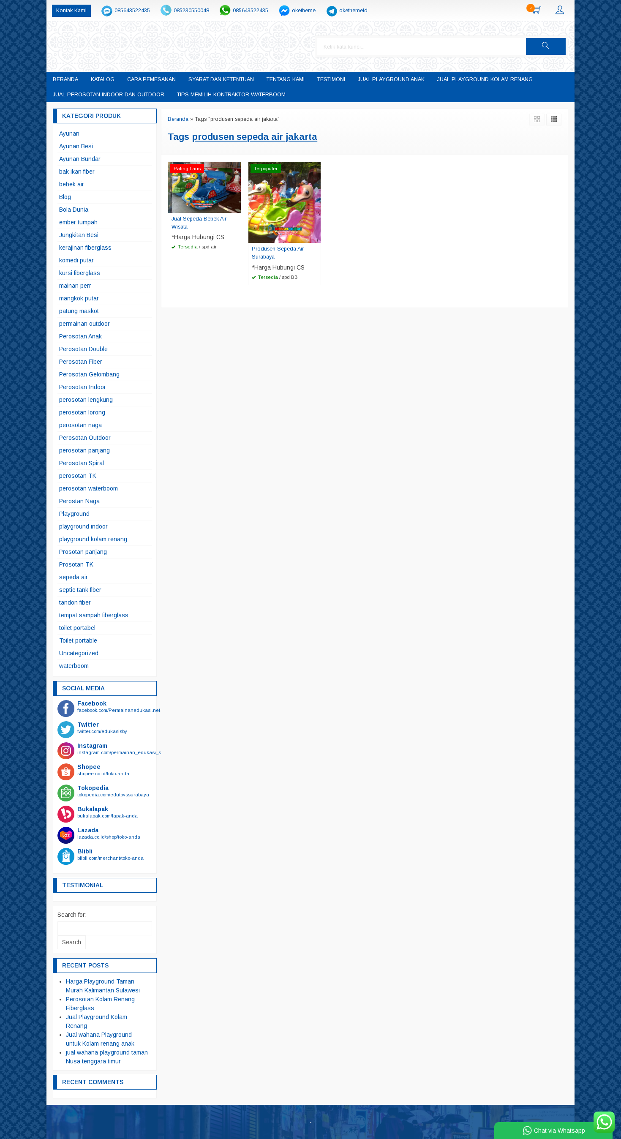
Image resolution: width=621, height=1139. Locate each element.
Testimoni (331, 79)
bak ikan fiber (77, 171)
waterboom (74, 665)
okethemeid (353, 11)
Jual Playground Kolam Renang (485, 79)
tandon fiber (75, 602)
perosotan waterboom (88, 488)
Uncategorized (78, 653)
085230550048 (191, 11)
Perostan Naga (79, 501)
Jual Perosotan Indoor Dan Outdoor (108, 95)
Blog (65, 196)
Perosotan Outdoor (85, 437)
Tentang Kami (286, 79)
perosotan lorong (82, 412)
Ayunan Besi (76, 146)
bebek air (71, 184)
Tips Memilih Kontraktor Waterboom (231, 95)
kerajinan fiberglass (85, 247)
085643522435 (132, 11)
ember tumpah (78, 222)
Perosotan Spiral (81, 463)
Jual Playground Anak (391, 79)
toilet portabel (77, 627)
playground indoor (83, 526)
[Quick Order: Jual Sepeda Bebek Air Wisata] (236, 206)
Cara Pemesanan (151, 79)
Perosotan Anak (80, 336)
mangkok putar (79, 298)
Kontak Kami (71, 11)
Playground (74, 513)
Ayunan (69, 133)
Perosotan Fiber (80, 361)
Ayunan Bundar (80, 158)
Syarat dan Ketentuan (221, 79)
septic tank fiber (80, 589)
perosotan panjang (84, 450)
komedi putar (76, 260)
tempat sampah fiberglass (93, 615)
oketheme (304, 11)
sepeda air (73, 577)
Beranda (65, 79)
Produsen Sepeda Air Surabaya (278, 253)
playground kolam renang (93, 539)
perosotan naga (80, 425)
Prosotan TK (76, 564)
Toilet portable (78, 640)
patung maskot (79, 311)
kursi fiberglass (79, 273)
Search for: (72, 914)
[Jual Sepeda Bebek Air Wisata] (204, 186)
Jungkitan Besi (78, 235)
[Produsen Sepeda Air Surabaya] (284, 201)
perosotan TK (77, 475)
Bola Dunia (73, 209)
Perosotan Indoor (82, 387)
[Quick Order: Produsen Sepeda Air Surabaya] (315, 236)
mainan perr (75, 285)
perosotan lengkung (86, 399)
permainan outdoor (84, 323)
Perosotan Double (83, 349)
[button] (546, 46)
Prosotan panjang (83, 551)
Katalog (102, 79)
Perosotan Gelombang (89, 374)
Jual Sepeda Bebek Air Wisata (199, 223)
